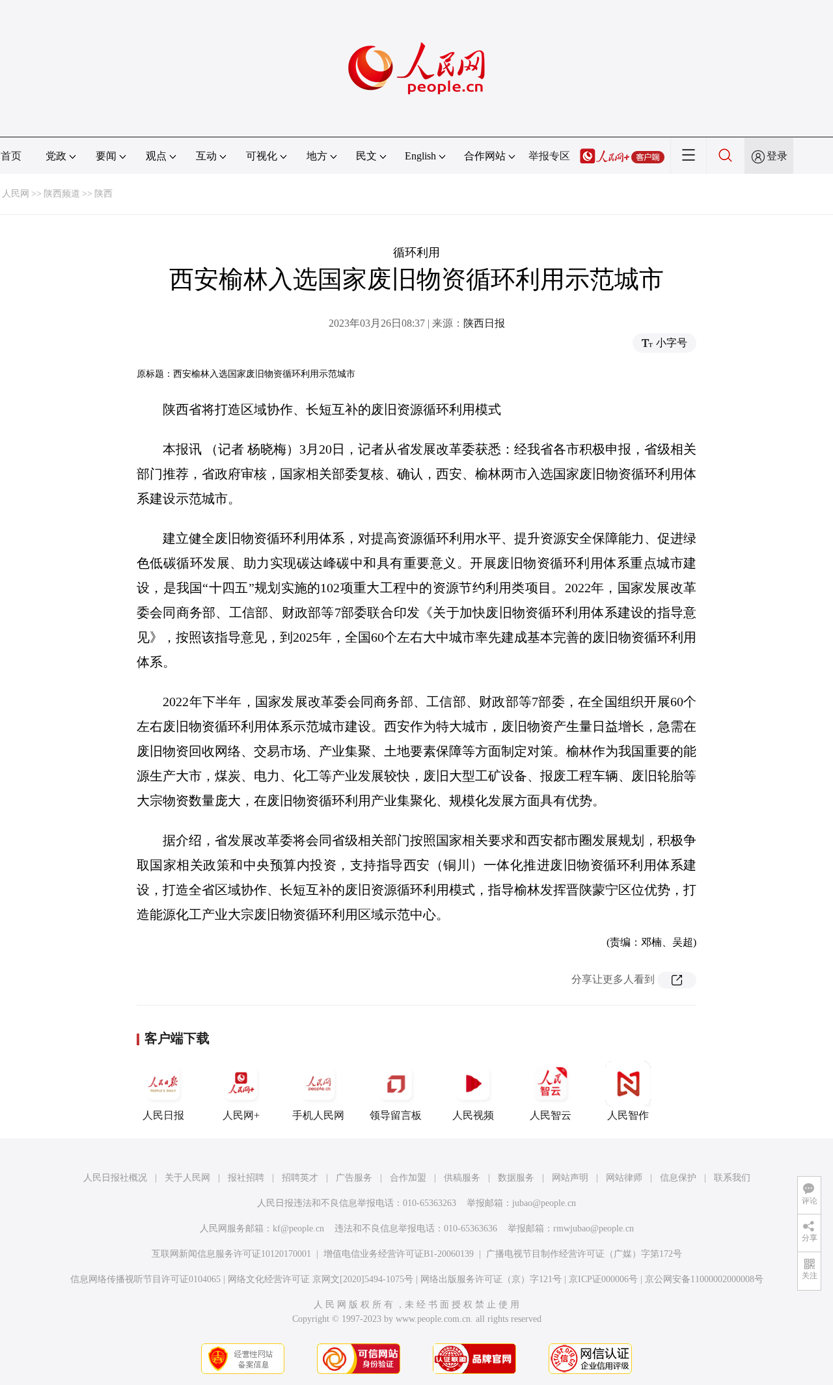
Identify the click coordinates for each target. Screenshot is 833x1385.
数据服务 (516, 1178)
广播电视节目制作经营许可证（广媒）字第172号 (584, 1254)
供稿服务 (462, 1178)
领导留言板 (396, 1115)
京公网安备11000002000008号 (704, 1279)
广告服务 (354, 1178)
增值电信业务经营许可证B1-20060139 (398, 1254)
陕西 (103, 194)
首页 (11, 155)
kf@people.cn (298, 1228)
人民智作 (628, 1115)
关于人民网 (187, 1178)
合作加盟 (408, 1178)
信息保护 (678, 1178)
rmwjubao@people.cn (593, 1228)
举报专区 (549, 155)
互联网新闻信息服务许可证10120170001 (231, 1254)
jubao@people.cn (544, 1203)
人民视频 (473, 1115)
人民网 (15, 194)
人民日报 (163, 1115)
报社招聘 (246, 1178)
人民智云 (550, 1115)
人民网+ (241, 1115)
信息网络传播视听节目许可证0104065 (145, 1279)
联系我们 (732, 1178)
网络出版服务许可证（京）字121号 (491, 1279)
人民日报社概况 (115, 1178)
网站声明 (570, 1178)
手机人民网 (318, 1115)
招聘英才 (300, 1178)
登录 (777, 155)
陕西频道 (62, 194)
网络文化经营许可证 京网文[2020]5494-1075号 (320, 1279)
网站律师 (624, 1178)
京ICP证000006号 (603, 1279)
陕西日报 (484, 323)
